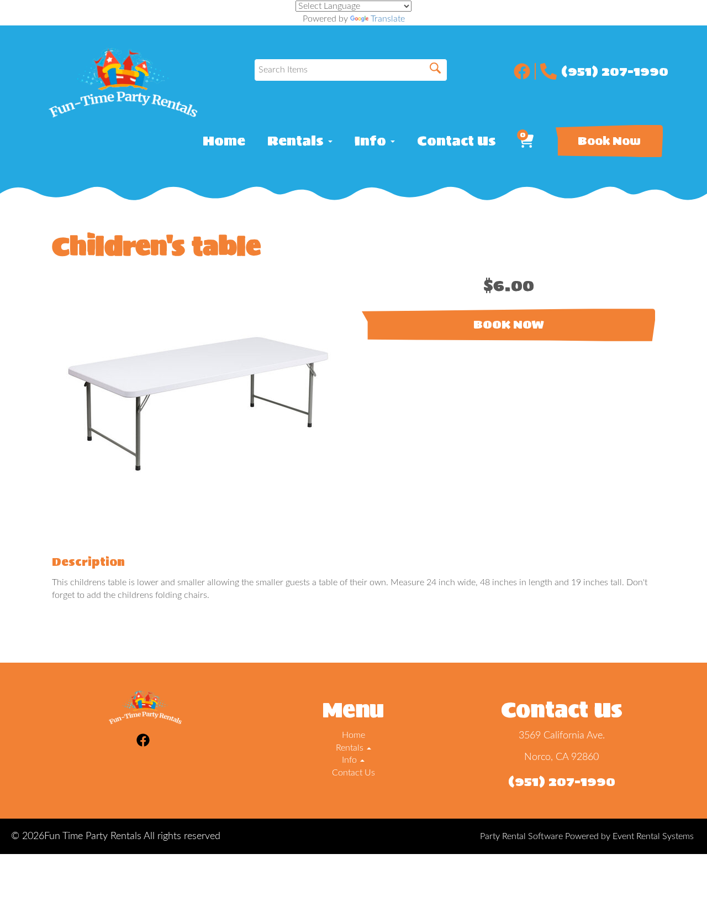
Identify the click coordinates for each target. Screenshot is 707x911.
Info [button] (372, 141)
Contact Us (456, 141)
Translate (388, 18)
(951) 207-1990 (614, 71)
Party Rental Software (521, 836)
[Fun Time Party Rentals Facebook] (525, 71)
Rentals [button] (297, 141)
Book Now (609, 141)
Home (224, 141)
